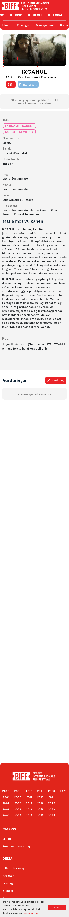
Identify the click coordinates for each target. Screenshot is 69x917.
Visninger (23, 25)
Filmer (6, 25)
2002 (6, 803)
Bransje (8, 890)
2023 (51, 809)
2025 (63, 791)
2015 (40, 791)
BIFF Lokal (55, 15)
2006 (17, 797)
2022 (51, 803)
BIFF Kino (15, 15)
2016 (40, 797)
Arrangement (45, 25)
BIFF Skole (35, 15)
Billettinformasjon (15, 868)
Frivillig (8, 883)
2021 (51, 797)
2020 (51, 791)
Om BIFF (8, 839)
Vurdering (57, 380)
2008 (17, 809)
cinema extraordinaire (19, 64)
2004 (6, 815)
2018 (40, 809)
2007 (17, 803)
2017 (40, 803)
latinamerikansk (18, 125)
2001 (6, 797)
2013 (29, 809)
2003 (6, 809)
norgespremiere (18, 132)
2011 (29, 797)
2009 (17, 815)
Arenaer (8, 875)
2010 (29, 791)
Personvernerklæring (17, 846)
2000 (6, 791)
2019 (40, 815)
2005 (17, 791)
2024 (51, 815)
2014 (29, 815)
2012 (29, 803)
